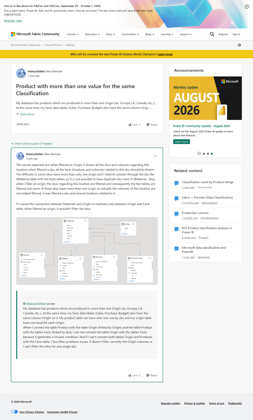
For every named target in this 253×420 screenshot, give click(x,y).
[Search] (212, 34)
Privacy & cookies (194, 403)
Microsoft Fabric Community (26, 44)
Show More (27, 114)
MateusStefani (36, 71)
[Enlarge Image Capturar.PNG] (87, 251)
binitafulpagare (210, 218)
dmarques (204, 257)
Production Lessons (195, 213)
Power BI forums (53, 44)
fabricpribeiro (210, 202)
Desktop (70, 44)
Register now (13, 20)
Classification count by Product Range (207, 182)
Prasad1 (204, 237)
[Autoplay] (199, 153)
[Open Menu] (239, 45)
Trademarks (235, 403)
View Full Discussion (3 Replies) (33, 143)
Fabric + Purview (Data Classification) (207, 197)
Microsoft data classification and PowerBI (204, 250)
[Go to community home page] (35, 34)
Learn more (165, 54)
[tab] (204, 153)
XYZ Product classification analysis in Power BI (207, 230)
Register (223, 34)
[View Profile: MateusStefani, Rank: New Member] (21, 73)
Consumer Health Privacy (62, 411)
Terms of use (216, 403)
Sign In (236, 34)
